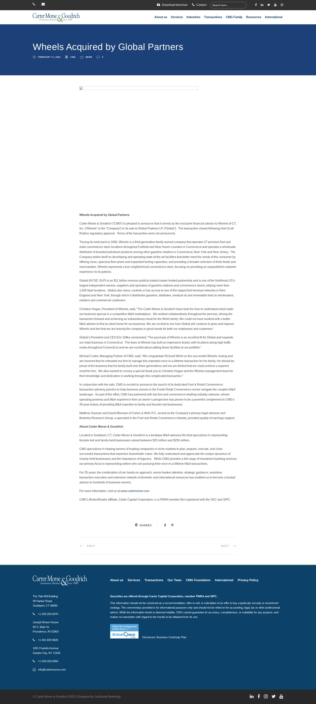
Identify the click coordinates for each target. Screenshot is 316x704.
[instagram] (282, 4)
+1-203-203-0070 (47, 614)
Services (177, 17)
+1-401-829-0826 (47, 639)
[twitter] (268, 4)
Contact (201, 4)
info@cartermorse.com (51, 669)
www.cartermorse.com (135, 490)
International (273, 17)
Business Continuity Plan (171, 637)
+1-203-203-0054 (47, 661)
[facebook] (256, 4)
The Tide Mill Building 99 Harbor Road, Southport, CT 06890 (45, 601)
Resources (253, 17)
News (89, 57)
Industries (193, 17)
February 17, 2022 (49, 57)
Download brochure (175, 4)
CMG (73, 57)
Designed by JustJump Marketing (99, 696)
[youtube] (275, 4)
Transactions (213, 17)
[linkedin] (262, 4)
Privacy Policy (248, 580)
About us (160, 17)
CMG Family (234, 17)
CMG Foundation (198, 580)
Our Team (175, 580)
